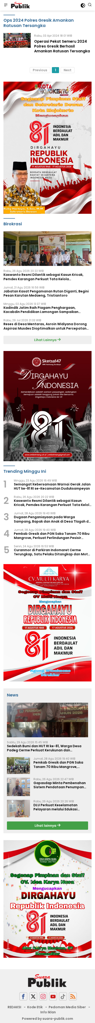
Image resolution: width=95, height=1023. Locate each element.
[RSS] (73, 996)
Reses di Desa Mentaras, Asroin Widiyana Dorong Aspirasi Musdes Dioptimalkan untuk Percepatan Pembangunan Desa (45, 326)
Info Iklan (48, 1012)
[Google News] (63, 996)
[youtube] (53, 996)
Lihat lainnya (46, 825)
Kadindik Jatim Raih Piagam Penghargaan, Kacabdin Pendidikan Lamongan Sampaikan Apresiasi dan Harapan (40, 310)
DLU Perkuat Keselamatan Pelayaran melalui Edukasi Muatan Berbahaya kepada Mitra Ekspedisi (56, 807)
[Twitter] (33, 996)
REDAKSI (14, 1007)
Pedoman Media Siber (67, 1007)
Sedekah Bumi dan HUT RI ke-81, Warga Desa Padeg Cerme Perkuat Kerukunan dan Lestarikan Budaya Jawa (44, 748)
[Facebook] (23, 996)
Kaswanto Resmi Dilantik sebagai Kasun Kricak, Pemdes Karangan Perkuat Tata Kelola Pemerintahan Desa (43, 277)
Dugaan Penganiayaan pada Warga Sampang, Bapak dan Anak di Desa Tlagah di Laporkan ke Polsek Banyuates (51, 519)
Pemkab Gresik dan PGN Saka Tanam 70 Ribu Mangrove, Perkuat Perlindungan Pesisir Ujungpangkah (51, 536)
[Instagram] (43, 996)
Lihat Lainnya (45, 340)
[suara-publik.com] (20, 5)
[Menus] (5, 5)
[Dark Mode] (83, 5)
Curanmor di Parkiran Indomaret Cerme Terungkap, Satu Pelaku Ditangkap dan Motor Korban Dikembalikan (53, 552)
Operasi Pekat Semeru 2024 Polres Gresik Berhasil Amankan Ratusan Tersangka (62, 46)
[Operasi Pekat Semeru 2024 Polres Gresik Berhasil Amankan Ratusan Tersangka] (17, 44)
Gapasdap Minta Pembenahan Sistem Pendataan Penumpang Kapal (59, 785)
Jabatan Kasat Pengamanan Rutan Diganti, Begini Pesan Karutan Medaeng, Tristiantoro (46, 293)
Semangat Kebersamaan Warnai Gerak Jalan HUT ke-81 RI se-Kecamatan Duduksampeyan (52, 486)
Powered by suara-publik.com (47, 1018)
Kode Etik (35, 1007)
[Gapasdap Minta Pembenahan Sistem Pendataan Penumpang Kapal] (18, 787)
